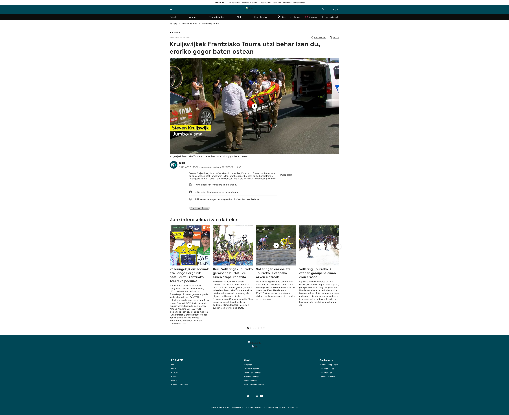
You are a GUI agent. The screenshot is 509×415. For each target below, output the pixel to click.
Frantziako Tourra (199, 208)
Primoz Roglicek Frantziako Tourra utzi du (216, 184)
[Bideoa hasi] (254, 106)
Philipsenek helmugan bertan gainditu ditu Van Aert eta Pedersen (227, 199)
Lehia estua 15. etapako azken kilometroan (216, 192)
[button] (338, 246)
